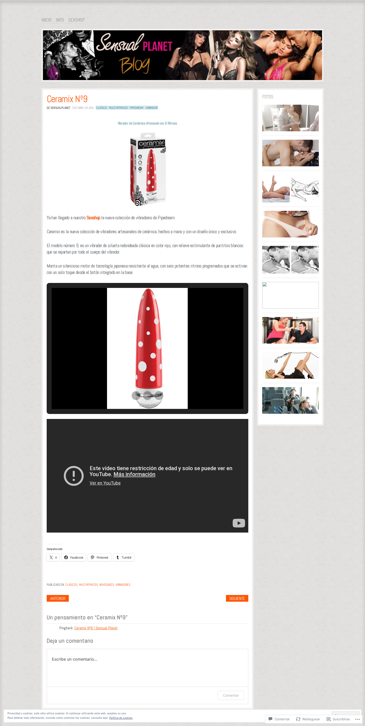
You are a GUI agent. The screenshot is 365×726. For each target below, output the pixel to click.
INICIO (46, 20)
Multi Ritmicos (118, 108)
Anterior (57, 598)
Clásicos (71, 585)
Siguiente (237, 598)
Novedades (106, 585)
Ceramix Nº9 (67, 99)
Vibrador (151, 108)
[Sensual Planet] (182, 56)
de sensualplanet (58, 108)
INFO (60, 20)
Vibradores (122, 585)
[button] (136, 395)
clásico (101, 108)
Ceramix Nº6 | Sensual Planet (96, 628)
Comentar (231, 695)
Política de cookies (121, 718)
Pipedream (136, 108)
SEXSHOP (76, 20)
